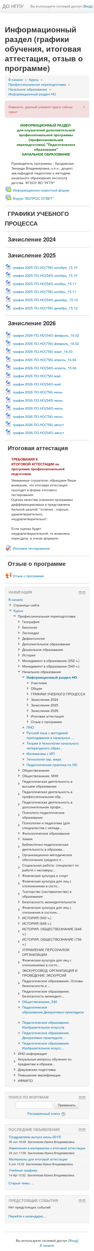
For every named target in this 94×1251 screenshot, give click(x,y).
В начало (15, 599)
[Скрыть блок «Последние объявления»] (80, 1130)
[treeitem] (47, 599)
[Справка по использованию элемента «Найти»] (64, 1113)
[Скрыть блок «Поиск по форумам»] (80, 1097)
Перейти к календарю (25, 1216)
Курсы (18, 610)
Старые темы (19, 1182)
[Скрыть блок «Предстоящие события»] (80, 1201)
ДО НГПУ (13, 5)
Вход (88, 6)
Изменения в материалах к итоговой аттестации (47, 1147)
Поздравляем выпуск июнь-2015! (35, 1136)
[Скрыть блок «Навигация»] (80, 592)
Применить (66, 1104)
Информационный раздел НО (52, 677)
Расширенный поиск (43, 1113)
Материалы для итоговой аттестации (38, 1159)
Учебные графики (23, 1170)
